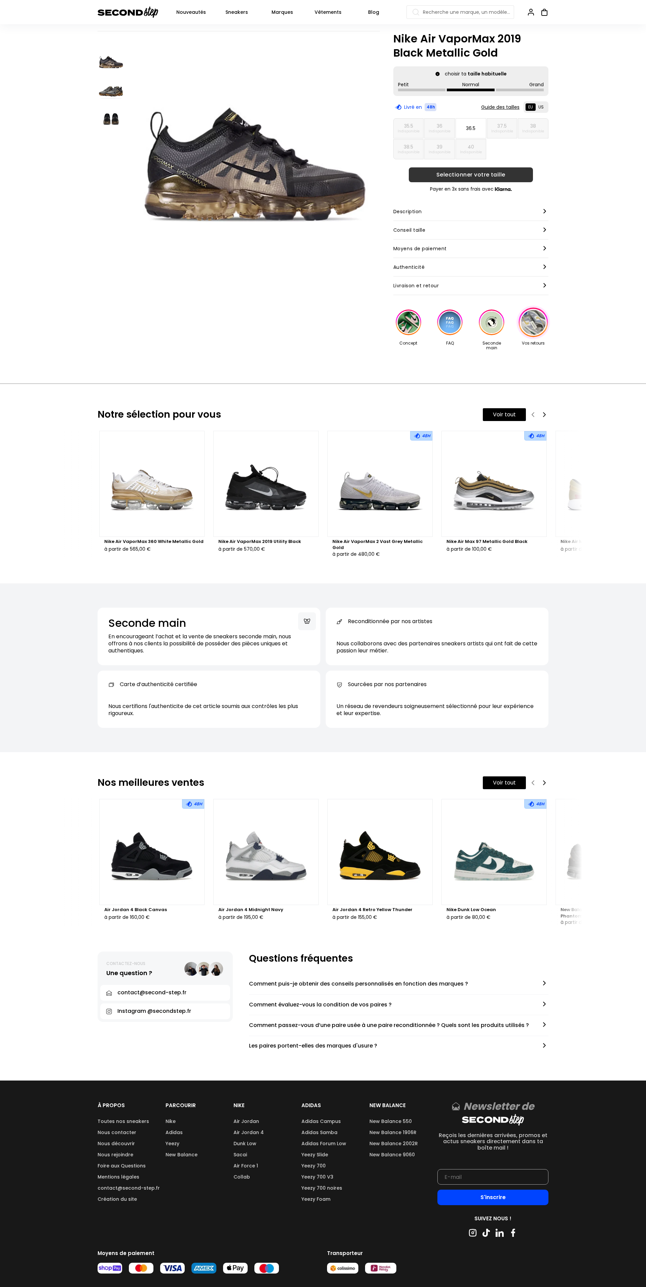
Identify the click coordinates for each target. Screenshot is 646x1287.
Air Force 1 (246, 1165)
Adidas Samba (319, 1132)
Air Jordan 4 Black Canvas (135, 910)
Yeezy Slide (314, 1154)
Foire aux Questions (122, 1165)
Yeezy (172, 1143)
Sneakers (236, 12)
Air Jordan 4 (249, 1132)
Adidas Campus (321, 1121)
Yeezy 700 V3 (317, 1176)
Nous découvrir (116, 1143)
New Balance (182, 1154)
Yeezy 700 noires (321, 1188)
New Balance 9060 (392, 1154)
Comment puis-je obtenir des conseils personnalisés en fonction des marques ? (358, 984)
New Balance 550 (390, 1121)
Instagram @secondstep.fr (154, 1011)
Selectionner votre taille (470, 174)
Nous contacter (117, 1132)
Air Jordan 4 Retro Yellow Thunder (372, 910)
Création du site (117, 1199)
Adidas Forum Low (323, 1143)
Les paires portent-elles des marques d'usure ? (313, 1046)
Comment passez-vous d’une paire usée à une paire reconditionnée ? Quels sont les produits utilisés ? (389, 1025)
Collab (242, 1176)
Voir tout (504, 414)
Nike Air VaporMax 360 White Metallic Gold (154, 542)
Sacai (240, 1154)
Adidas (174, 1132)
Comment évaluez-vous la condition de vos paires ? (320, 1004)
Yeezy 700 (313, 1165)
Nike (171, 1121)
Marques (282, 12)
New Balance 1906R (393, 1132)
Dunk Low (245, 1143)
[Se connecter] (531, 12)
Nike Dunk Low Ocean (471, 910)
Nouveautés (191, 12)
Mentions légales (118, 1176)
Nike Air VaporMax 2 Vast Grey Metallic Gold (377, 545)
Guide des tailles (500, 107)
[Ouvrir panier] (541, 12)
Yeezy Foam (315, 1199)
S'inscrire (493, 1197)
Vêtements (328, 12)
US (541, 107)
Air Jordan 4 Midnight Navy (250, 910)
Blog (373, 12)
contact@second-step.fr (129, 1188)
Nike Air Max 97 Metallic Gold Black (487, 542)
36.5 (470, 128)
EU (530, 107)
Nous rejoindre (115, 1154)
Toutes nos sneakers (123, 1121)
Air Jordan (246, 1121)
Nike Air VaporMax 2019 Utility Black (259, 542)
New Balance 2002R (393, 1143)
